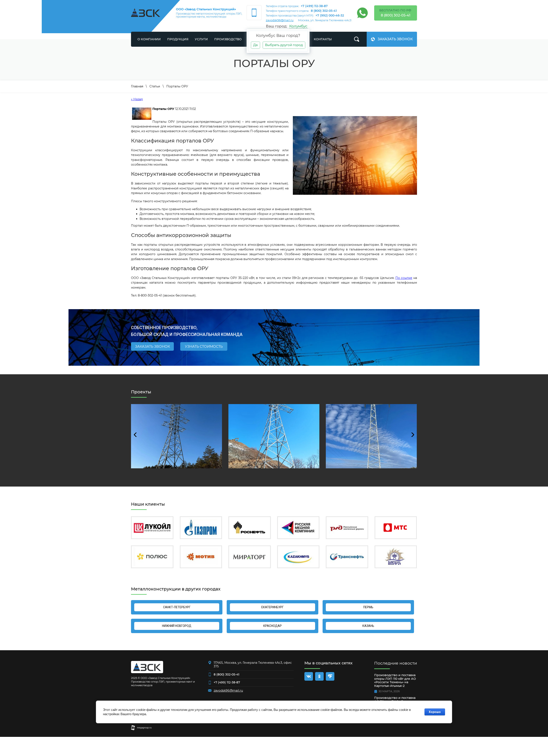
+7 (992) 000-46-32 (330, 15)
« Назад (137, 99)
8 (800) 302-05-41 (324, 11)
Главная (137, 86)
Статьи (154, 86)
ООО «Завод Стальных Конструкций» (206, 9)
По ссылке (403, 278)
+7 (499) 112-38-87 (314, 6)
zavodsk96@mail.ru (279, 20)
